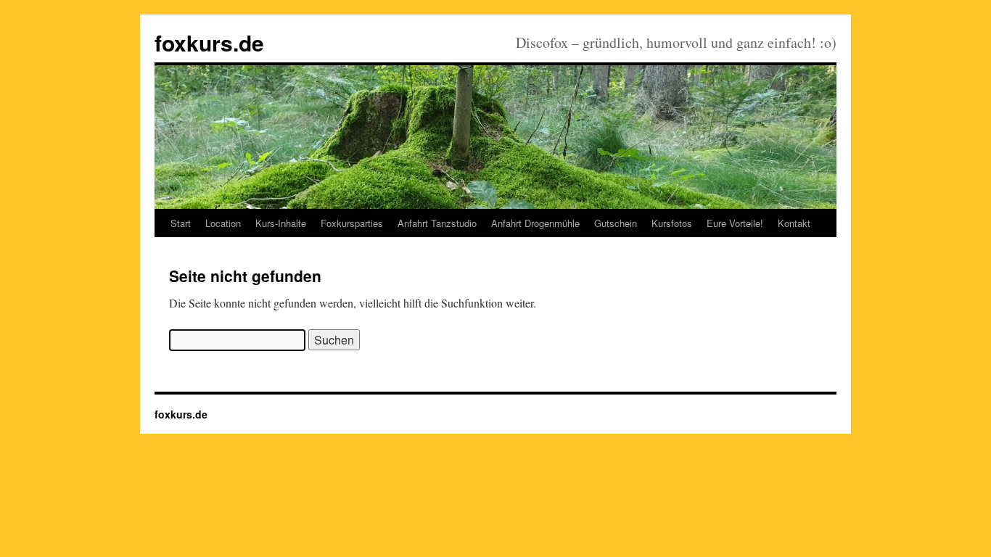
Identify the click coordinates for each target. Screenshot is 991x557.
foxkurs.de (209, 42)
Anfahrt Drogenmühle (535, 223)
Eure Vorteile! (735, 223)
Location (223, 223)
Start (180, 223)
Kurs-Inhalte (280, 223)
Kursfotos (671, 223)
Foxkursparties (352, 223)
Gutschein (615, 223)
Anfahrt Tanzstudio (437, 223)
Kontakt (794, 223)
